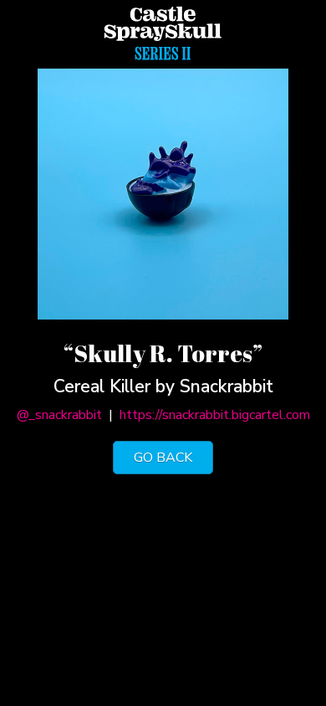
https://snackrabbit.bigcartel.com (215, 415)
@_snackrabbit (59, 415)
